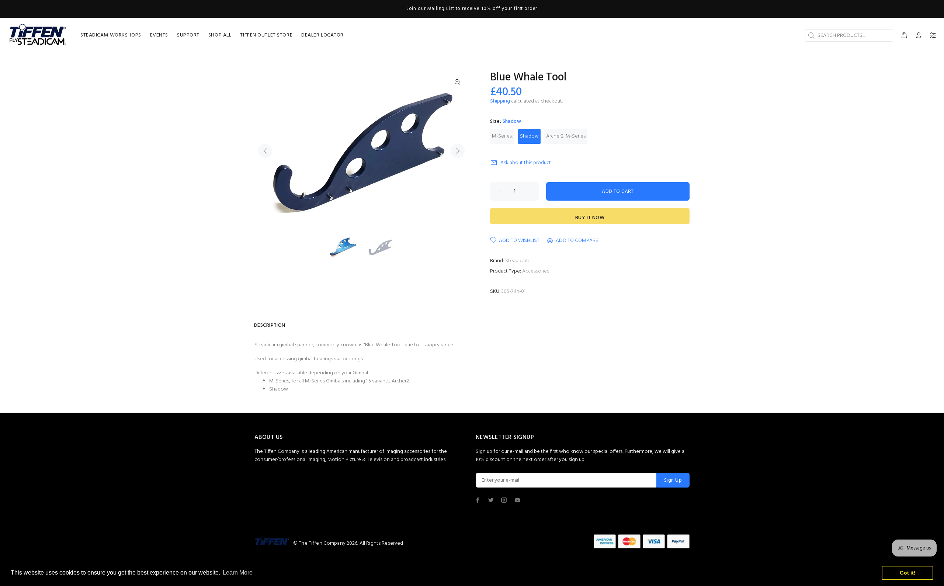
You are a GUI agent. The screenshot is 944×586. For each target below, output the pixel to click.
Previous (265, 151)
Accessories (535, 271)
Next (458, 151)
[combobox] (849, 35)
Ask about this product (525, 163)
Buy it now (589, 218)
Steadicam (517, 261)
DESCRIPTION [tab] (269, 325)
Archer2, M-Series (566, 136)
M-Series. (502, 136)
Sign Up (673, 480)
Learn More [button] (238, 572)
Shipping (500, 101)
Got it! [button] (908, 573)
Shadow (529, 136)
